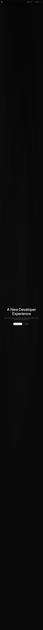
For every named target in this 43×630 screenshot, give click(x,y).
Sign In (37, 1)
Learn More (26, 323)
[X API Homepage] (2, 2)
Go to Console (17, 323)
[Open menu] (41, 2)
